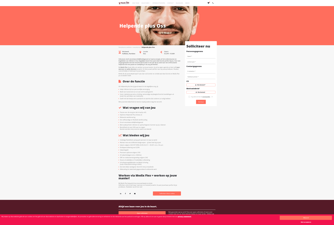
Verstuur (201, 102)
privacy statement (184, 217)
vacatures (136, 47)
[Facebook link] (125, 193)
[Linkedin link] (121, 193)
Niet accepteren (306, 222)
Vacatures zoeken (125, 47)
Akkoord (306, 218)
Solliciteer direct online (167, 193)
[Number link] (213, 3)
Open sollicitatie (142, 213)
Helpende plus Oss (148, 47)
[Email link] (135, 193)
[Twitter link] (130, 193)
